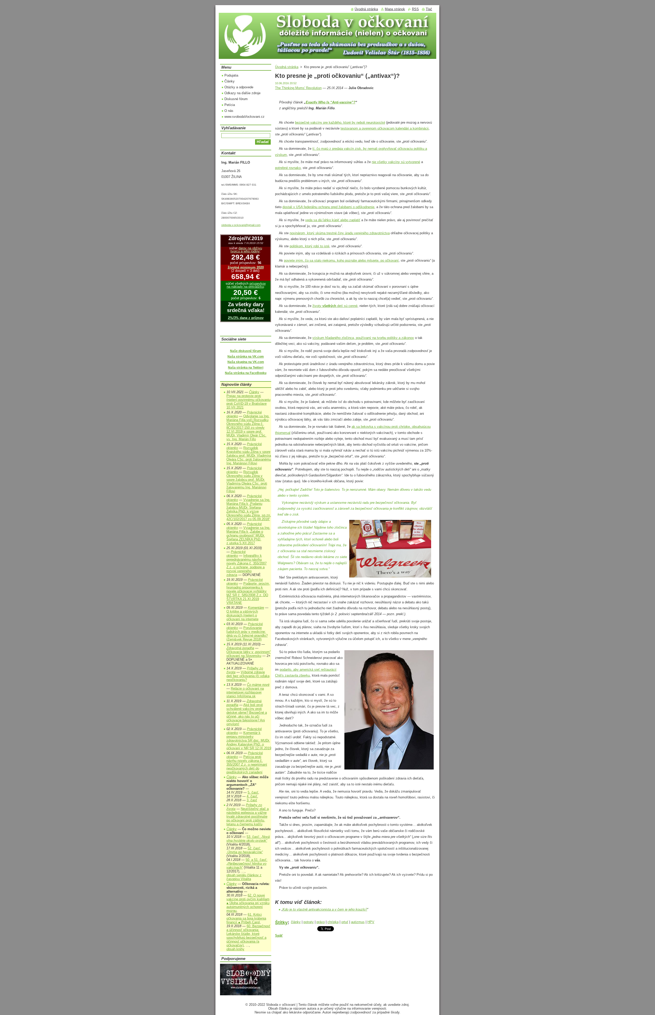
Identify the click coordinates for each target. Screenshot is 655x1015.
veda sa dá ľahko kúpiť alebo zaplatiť (332, 220)
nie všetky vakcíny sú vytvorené (396, 162)
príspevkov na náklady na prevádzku (246, 285)
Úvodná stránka (286, 67)
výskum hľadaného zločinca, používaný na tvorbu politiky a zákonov (363, 338)
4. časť (252, 796)
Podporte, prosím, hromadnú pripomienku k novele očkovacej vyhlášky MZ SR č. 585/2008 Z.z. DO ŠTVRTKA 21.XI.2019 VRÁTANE (248, 593)
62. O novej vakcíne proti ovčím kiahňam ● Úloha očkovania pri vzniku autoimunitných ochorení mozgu (247, 903)
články (296, 922)
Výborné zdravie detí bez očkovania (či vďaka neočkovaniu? (247, 676)
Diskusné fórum (236, 99)
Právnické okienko (236, 554)
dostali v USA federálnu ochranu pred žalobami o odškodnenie (328, 207)
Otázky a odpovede (238, 87)
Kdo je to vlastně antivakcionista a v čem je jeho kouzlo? (324, 909)
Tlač (429, 9)
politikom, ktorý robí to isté (309, 246)
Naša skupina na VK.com (245, 362)
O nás (228, 111)
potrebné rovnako (288, 168)
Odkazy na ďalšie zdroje (242, 93)
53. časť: (248, 838)
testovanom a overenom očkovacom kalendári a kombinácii (385, 128)
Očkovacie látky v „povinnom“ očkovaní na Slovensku (248, 654)
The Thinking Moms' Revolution (298, 88)
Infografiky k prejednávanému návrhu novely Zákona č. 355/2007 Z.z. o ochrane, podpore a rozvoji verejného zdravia (246, 565)
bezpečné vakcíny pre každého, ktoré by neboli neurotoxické (340, 122)
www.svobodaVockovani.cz (244, 117)
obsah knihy (235, 949)
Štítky (281, 922)
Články (229, 81)
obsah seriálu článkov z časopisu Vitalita (243, 877)
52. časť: (244, 850)
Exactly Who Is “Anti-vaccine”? (330, 102)
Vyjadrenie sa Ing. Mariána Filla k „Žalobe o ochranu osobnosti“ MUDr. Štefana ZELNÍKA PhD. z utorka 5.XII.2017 (248, 535)
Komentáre (256, 608)
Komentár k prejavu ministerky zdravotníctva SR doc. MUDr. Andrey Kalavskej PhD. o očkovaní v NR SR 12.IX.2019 (248, 740)
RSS (415, 9)
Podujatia (231, 75)
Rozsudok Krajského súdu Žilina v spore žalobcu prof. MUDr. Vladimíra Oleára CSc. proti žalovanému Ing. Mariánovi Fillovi (248, 455)
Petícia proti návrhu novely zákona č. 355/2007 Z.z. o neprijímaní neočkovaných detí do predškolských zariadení (246, 764)
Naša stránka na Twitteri (245, 367)
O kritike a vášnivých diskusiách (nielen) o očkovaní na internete (242, 615)
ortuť (344, 922)
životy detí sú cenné (334, 306)
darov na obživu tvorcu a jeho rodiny (246, 249)
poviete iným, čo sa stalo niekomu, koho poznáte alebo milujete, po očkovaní (341, 260)
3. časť (252, 800)
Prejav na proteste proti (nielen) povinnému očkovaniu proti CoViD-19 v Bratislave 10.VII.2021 (248, 401)
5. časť (253, 792)
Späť (279, 935)
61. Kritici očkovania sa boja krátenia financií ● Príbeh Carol (246, 918)
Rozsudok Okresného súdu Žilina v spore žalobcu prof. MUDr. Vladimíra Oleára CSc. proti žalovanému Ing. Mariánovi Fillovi (246, 481)
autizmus (358, 922)
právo (320, 922)
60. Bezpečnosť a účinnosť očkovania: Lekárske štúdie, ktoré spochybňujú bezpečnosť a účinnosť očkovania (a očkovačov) (248, 935)
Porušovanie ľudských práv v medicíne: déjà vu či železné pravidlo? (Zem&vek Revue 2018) (247, 633)
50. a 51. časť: (246, 863)
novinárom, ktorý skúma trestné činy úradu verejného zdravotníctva (340, 233)
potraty (308, 922)
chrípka (333, 922)
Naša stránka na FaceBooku (245, 373)
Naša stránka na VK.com (245, 356)
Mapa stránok (395, 9)
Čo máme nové (258, 685)
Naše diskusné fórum (245, 351)
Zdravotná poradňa (240, 648)
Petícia (229, 105)
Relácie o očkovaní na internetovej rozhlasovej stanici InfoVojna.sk (245, 692)
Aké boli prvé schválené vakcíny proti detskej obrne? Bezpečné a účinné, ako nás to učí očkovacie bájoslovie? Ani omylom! (246, 714)
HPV (370, 922)
